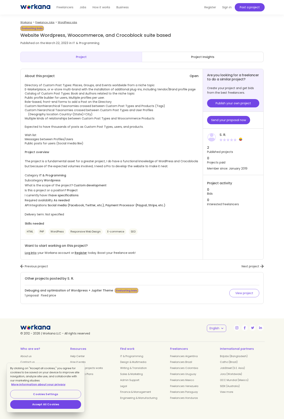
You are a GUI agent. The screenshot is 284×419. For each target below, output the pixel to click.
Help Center (77, 356)
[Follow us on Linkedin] (260, 328)
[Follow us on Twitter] (252, 328)
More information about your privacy (38, 384)
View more (226, 392)
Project (81, 57)
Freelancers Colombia (184, 368)
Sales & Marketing (131, 374)
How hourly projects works (86, 368)
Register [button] (210, 7)
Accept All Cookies (45, 404)
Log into (31, 253)
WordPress (57, 231)
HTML (30, 231)
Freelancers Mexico (182, 380)
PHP (42, 231)
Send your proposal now (228, 120)
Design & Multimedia (133, 362)
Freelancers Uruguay (183, 374)
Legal (123, 386)
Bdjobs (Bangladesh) (234, 356)
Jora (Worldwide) (231, 374)
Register (81, 253)
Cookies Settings (45, 394)
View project (244, 293)
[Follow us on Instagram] (237, 328)
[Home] (35, 7)
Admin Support (129, 380)
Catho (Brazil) (229, 362)
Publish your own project (233, 103)
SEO (133, 231)
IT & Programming (131, 356)
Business (122, 7)
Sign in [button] (227, 7)
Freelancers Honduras (184, 398)
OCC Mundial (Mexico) (234, 380)
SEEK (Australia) (230, 386)
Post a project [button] (249, 7)
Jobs (83, 7)
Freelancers (65, 7)
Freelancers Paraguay (184, 392)
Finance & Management (135, 392)
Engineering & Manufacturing (138, 398)
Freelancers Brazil (181, 362)
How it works (101, 7)
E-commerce (115, 231)
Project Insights (202, 57)
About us (26, 356)
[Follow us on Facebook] (245, 328)
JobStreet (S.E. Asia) (232, 368)
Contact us (27, 362)
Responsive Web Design (85, 231)
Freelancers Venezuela (184, 386)
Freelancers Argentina (184, 356)
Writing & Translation (133, 368)
